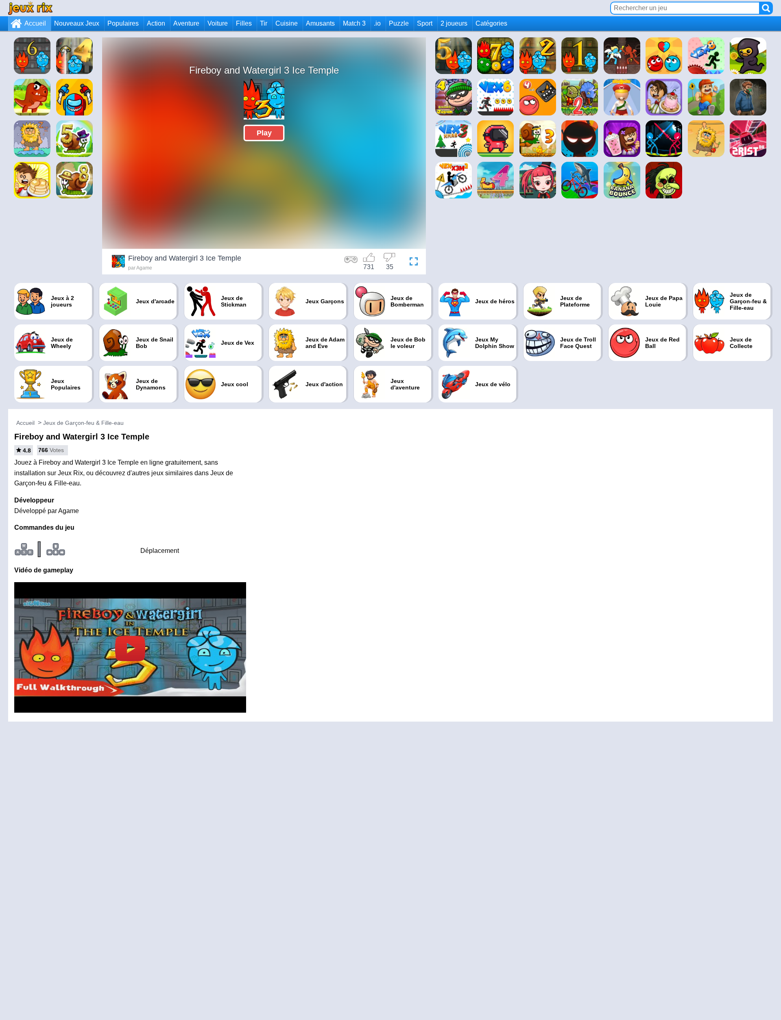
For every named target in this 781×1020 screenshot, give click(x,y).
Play (264, 133)
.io (377, 23)
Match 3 (354, 23)
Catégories (491, 23)
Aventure (186, 23)
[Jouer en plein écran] (411, 262)
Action (156, 23)
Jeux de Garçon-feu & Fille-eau (83, 423)
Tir (263, 23)
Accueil (35, 23)
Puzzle (399, 23)
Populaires (123, 23)
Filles (244, 23)
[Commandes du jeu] (351, 262)
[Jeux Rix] (30, 8)
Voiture (217, 23)
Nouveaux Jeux (76, 23)
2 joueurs (454, 23)
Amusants (320, 23)
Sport (424, 23)
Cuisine (286, 23)
